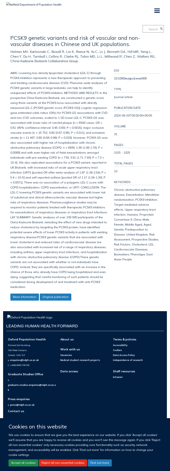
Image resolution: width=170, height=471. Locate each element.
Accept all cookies (23, 463)
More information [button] (24, 297)
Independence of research (128, 360)
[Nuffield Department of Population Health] (34, 3)
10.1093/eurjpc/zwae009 (130, 78)
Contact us (16, 411)
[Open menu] (157, 11)
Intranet (118, 377)
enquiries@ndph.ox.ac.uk (24, 360)
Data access (69, 371)
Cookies (117, 350)
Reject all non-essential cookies (63, 463)
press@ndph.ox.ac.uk (22, 404)
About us (67, 339)
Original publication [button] (55, 297)
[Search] (161, 29)
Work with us (70, 349)
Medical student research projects (80, 360)
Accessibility (120, 345)
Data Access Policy (124, 355)
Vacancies (66, 355)
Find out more (99, 463)
